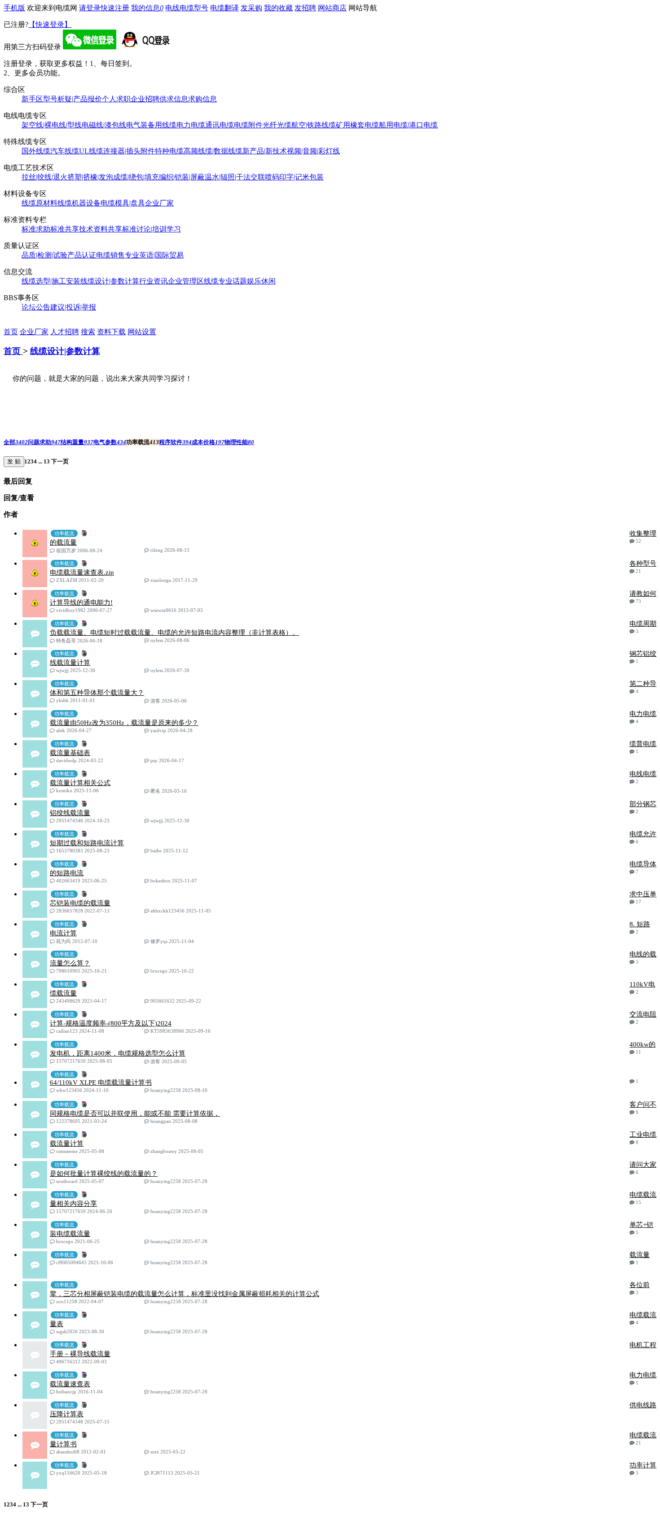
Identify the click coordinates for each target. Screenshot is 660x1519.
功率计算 (642, 1465)
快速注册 (115, 8)
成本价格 (208, 442)
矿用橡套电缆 (357, 125)
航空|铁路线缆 (313, 125)
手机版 (14, 8)
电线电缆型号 (186, 8)
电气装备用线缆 (151, 125)
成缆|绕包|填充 (136, 177)
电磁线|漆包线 (104, 125)
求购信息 (202, 99)
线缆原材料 (39, 203)
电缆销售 (110, 255)
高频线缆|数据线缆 (213, 151)
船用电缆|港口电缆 (408, 125)
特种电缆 (169, 151)
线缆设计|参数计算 (109, 281)
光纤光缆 (277, 125)
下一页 (59, 461)
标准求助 (36, 229)
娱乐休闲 (261, 281)
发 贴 (14, 461)
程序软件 (175, 442)
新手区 (32, 99)
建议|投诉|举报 (73, 307)
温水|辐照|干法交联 (235, 177)
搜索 (88, 332)
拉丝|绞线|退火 (44, 177)
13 (47, 461)
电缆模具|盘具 (123, 203)
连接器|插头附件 (129, 151)
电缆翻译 (224, 8)
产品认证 (81, 255)
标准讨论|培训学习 (151, 229)
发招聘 (305, 8)
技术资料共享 (100, 229)
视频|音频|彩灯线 (313, 151)
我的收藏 (278, 8)
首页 (11, 332)
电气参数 (109, 442)
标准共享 (64, 229)
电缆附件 (248, 125)
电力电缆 (190, 125)
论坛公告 (36, 307)
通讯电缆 (219, 125)
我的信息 (147, 8)
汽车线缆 (64, 151)
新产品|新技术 (264, 151)
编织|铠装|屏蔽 (182, 177)
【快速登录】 (49, 24)
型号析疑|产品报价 (72, 99)
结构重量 (77, 442)
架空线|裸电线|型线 (52, 125)
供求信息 (173, 99)
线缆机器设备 (79, 203)
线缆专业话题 (225, 281)
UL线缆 (91, 151)
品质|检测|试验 (44, 255)
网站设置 (142, 332)
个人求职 (116, 99)
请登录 (90, 8)
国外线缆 (36, 151)
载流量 (639, 1254)
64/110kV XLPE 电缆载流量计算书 (101, 1082)
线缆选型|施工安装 (51, 281)
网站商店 (332, 8)
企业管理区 (186, 281)
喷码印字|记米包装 (294, 177)
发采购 (251, 8)
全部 (16, 442)
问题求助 (44, 442)
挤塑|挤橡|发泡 (90, 177)
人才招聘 (64, 332)
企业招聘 (145, 99)
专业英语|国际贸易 (154, 255)
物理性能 (239, 442)
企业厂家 (159, 203)
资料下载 (111, 332)
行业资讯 (153, 281)
